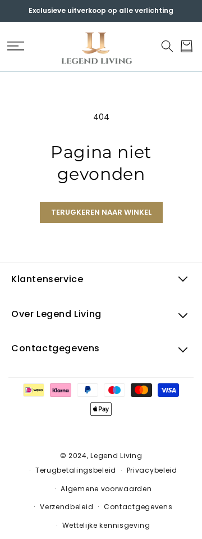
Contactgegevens (138, 506)
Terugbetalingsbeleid (75, 470)
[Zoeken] (167, 46)
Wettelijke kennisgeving (106, 525)
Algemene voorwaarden (106, 488)
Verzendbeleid (66, 506)
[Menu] (15, 46)
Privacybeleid (152, 470)
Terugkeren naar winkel (101, 212)
